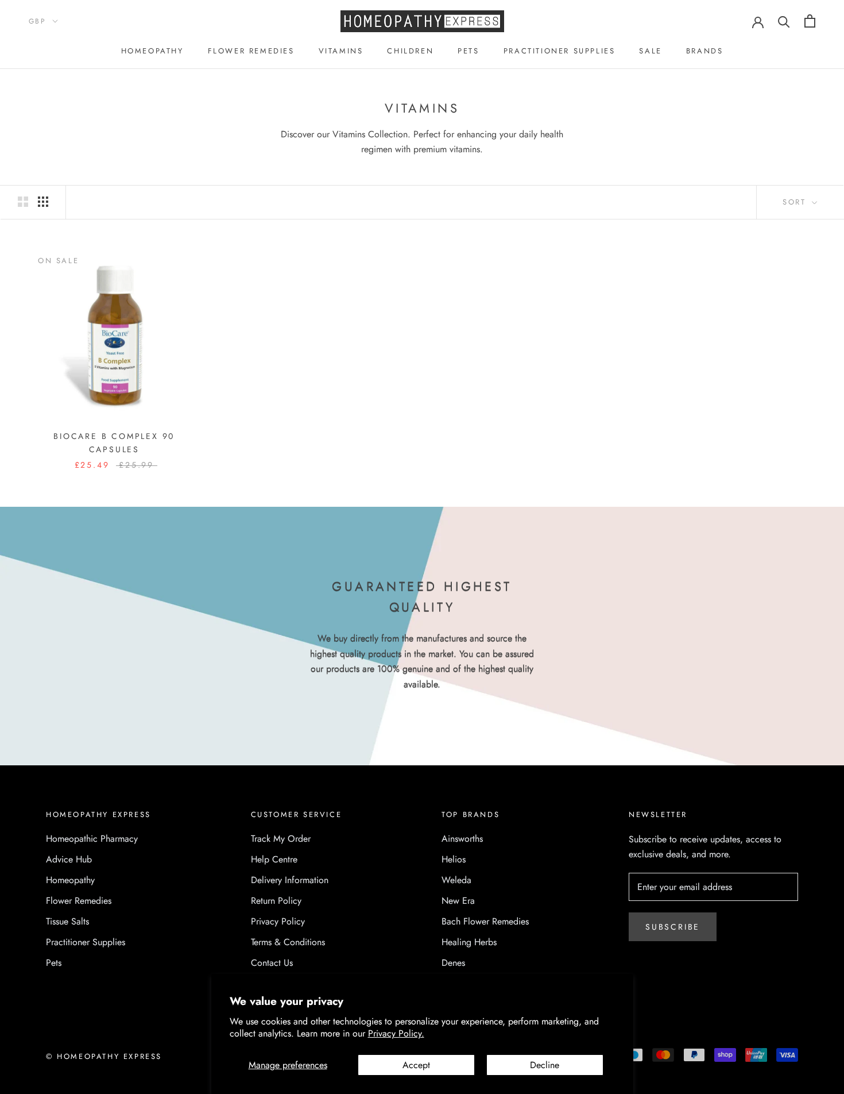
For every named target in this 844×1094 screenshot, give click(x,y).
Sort (796, 202)
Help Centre (274, 859)
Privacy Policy (278, 921)
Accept (416, 1065)
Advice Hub (69, 859)
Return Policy (276, 900)
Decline (544, 1065)
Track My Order (281, 838)
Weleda (456, 880)
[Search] (784, 21)
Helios (454, 859)
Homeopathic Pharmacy (92, 838)
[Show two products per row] (23, 201)
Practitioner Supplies (559, 50)
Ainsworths (462, 838)
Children (410, 50)
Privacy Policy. (396, 1033)
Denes (453, 962)
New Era (458, 900)
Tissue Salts (67, 921)
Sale (650, 50)
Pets (468, 50)
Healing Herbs (469, 942)
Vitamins (341, 50)
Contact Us (272, 962)
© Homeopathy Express (104, 1056)
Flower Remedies (251, 50)
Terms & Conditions (288, 942)
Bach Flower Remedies (485, 921)
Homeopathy (152, 50)
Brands (704, 50)
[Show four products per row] (43, 201)
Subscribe (672, 927)
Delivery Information (289, 880)
